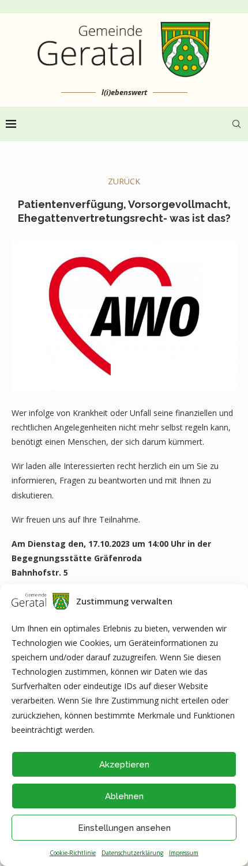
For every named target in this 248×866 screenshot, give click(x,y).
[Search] (236, 124)
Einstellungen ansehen (124, 828)
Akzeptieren (124, 764)
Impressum (183, 853)
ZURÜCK (124, 181)
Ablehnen (124, 796)
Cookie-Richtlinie (73, 853)
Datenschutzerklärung (132, 853)
